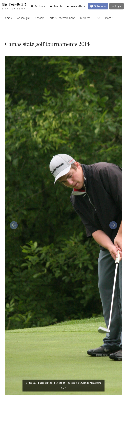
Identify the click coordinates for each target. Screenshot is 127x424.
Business (85, 18)
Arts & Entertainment (62, 18)
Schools (39, 18)
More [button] (108, 18)
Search (57, 6)
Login (118, 6)
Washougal (23, 18)
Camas (8, 18)
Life (98, 18)
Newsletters (77, 6)
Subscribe (100, 6)
